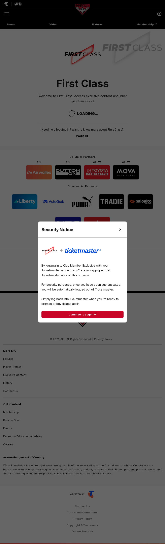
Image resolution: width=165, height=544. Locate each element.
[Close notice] (120, 229)
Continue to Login (80, 314)
